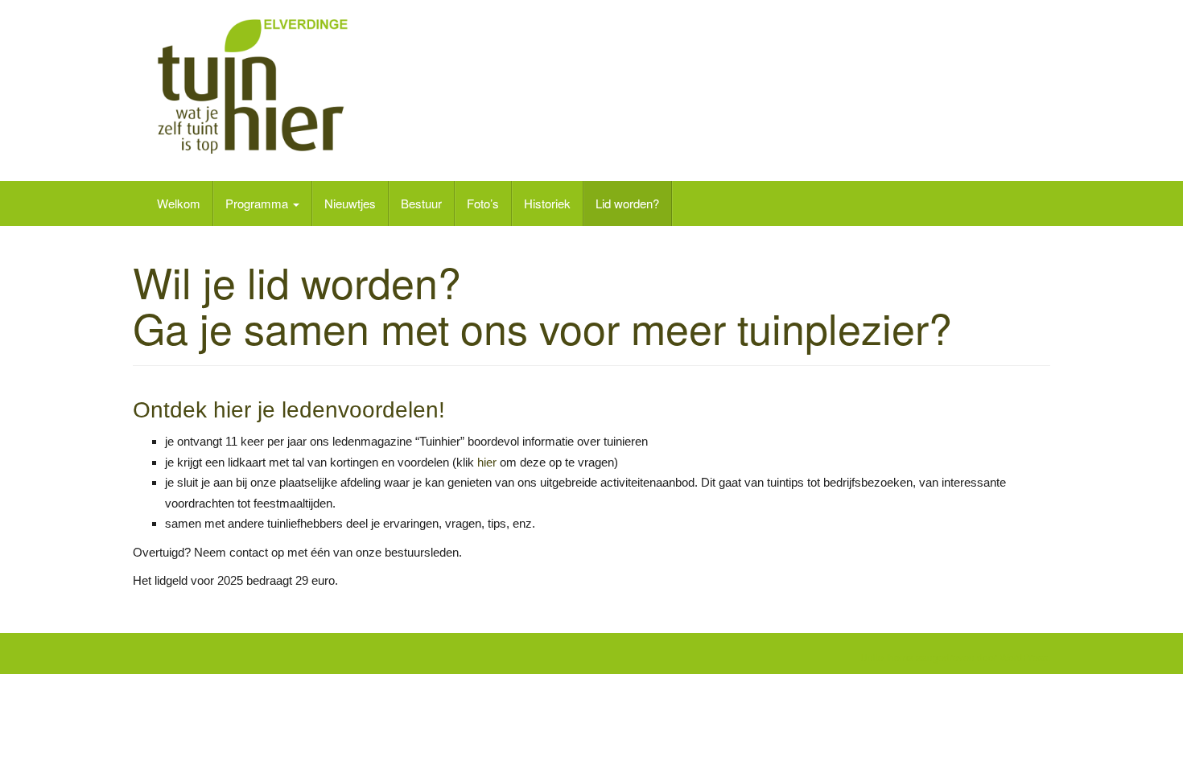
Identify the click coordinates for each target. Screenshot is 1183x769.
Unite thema (886, 657)
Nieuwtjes (350, 203)
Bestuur (421, 203)
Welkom (178, 203)
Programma (258, 203)
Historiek (547, 203)
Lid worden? (627, 203)
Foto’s (483, 203)
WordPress (1024, 657)
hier (232, 409)
